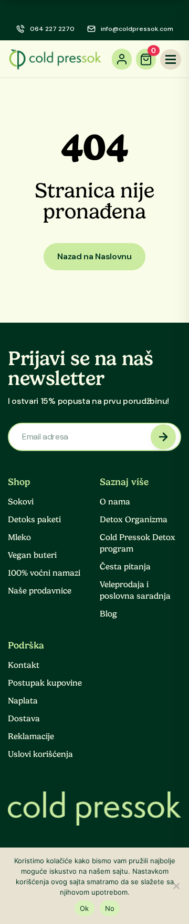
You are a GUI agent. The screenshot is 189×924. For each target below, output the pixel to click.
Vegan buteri (32, 555)
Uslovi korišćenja (40, 754)
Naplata (23, 701)
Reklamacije (31, 736)
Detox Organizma (133, 519)
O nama (115, 502)
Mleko (19, 537)
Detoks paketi (34, 519)
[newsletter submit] (163, 436)
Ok (84, 908)
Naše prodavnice (39, 591)
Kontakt (23, 665)
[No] (176, 886)
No (110, 908)
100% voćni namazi (44, 573)
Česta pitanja (125, 566)
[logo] (55, 59)
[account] (122, 59)
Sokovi (21, 502)
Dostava (24, 718)
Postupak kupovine (45, 683)
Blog (108, 614)
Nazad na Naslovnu (94, 256)
